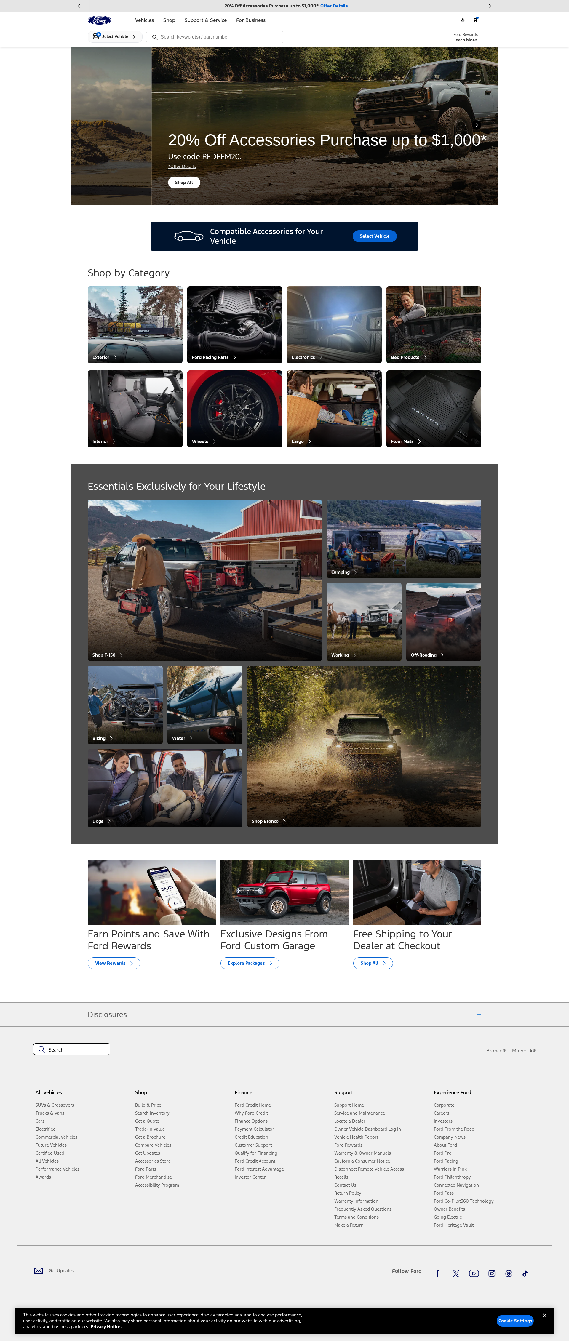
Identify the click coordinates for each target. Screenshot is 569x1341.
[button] (182, 1095)
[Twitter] (456, 1273)
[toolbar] (284, 6)
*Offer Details (226, 166)
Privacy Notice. (106, 1326)
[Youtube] (474, 1273)
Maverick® (524, 1050)
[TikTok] (525, 1273)
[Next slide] (489, 6)
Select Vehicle (375, 236)
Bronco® (496, 1050)
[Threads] (508, 1273)
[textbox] (71, 1050)
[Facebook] (439, 1273)
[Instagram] (492, 1273)
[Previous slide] (79, 6)
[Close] (544, 1320)
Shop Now (230, 182)
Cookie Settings (515, 1321)
